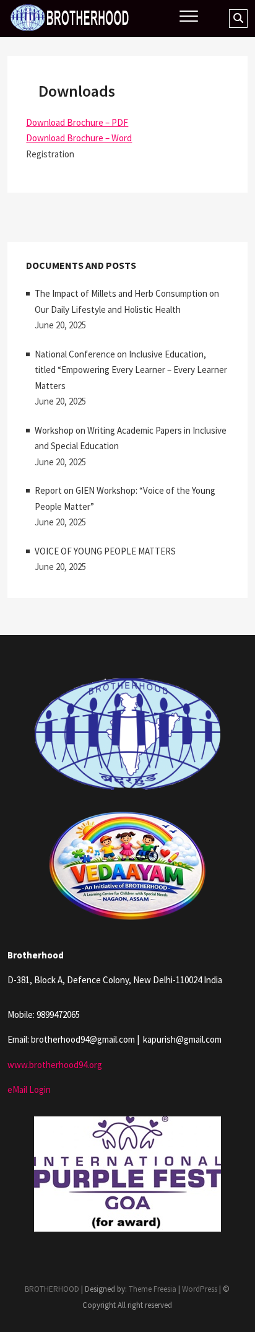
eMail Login (29, 1089)
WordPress (199, 1289)
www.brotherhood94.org (54, 1065)
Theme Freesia (152, 1289)
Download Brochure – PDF (77, 122)
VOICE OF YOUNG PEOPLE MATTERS (105, 551)
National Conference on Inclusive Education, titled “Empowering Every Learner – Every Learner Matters (131, 370)
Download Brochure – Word (79, 138)
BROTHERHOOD (52, 1289)
